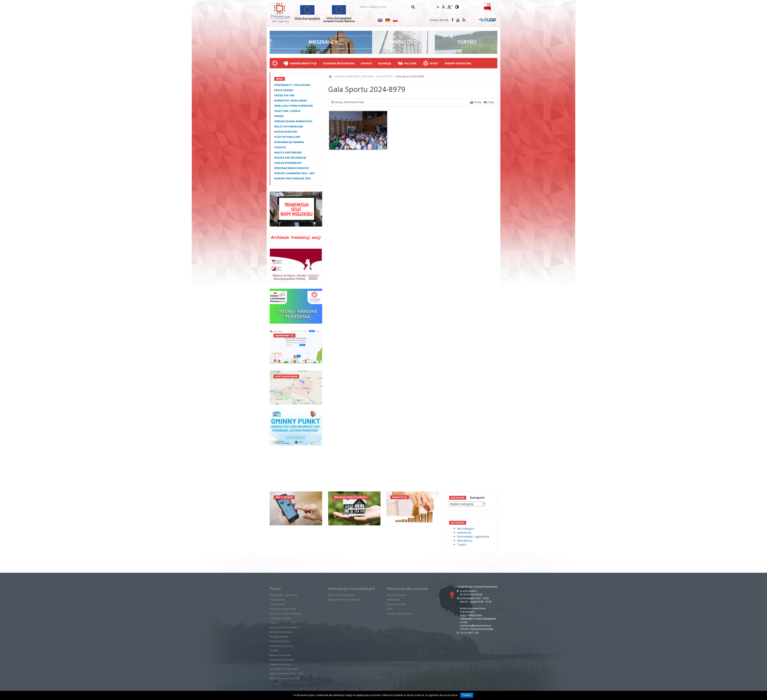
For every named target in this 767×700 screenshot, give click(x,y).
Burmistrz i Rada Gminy (290, 100)
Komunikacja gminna (289, 142)
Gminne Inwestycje (303, 63)
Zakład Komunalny (288, 163)
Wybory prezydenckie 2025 (292, 178)
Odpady (366, 63)
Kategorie (477, 497)
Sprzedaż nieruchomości (291, 168)
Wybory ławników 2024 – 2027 (294, 173)
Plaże (389, 609)
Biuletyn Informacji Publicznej (344, 599)
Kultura (410, 63)
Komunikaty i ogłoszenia (292, 85)
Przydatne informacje (290, 157)
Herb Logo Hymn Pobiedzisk (293, 105)
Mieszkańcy (464, 540)
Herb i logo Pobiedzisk (341, 595)
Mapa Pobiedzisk (396, 595)
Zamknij (466, 695)
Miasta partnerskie (288, 152)
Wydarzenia (393, 599)
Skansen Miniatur (396, 604)
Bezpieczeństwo (285, 131)
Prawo (279, 116)
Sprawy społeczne (458, 63)
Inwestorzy (464, 532)
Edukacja (384, 63)
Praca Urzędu (283, 90)
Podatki (280, 147)
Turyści (461, 544)
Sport (434, 63)
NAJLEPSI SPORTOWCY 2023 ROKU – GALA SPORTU (363, 76)
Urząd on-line (284, 95)
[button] (412, 6)
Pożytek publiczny (287, 137)
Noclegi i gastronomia (399, 613)
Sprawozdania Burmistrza (293, 121)
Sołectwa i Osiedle (287, 111)
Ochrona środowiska (339, 63)
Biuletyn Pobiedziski (288, 126)
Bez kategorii (465, 528)
